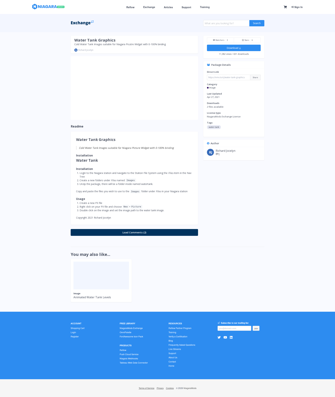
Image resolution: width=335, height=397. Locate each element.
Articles (168, 7)
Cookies (170, 388)
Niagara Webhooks (129, 358)
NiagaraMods (190, 388)
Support (186, 7)
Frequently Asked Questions (182, 344)
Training (205, 7)
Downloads (213, 103)
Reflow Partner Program (180, 328)
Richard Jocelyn (85, 49)
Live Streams (175, 348)
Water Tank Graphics (95, 40)
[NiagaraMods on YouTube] (226, 337)
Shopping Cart (77, 328)
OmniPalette (125, 332)
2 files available (215, 106)
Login (73, 332)
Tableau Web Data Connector (134, 362)
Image (212, 87)
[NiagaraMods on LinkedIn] (231, 337)
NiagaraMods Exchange (131, 328)
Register (75, 336)
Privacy (160, 388)
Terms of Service (146, 388)
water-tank (214, 127)
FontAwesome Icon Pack (131, 336)
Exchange (149, 7)
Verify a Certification (178, 336)
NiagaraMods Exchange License (224, 116)
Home (171, 365)
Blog (171, 340)
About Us (173, 357)
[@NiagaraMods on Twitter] (220, 337)
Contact (172, 361)
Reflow (130, 7)
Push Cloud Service (129, 354)
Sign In (298, 7)
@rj (217, 153)
